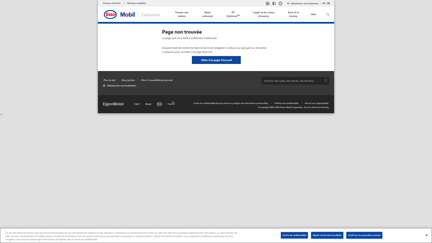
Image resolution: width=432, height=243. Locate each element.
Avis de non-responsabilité (316, 103)
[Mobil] (148, 103)
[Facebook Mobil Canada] (274, 4)
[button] (327, 14)
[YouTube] (280, 4)
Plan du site (109, 80)
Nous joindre (128, 80)
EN (324, 3)
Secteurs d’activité (111, 3)
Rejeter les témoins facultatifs (327, 235)
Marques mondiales (136, 3)
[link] (182, 14)
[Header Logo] (132, 14)
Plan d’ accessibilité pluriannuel (156, 80)
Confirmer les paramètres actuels (364, 235)
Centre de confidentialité (294, 235)
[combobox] (295, 81)
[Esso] (160, 103)
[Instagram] (267, 4)
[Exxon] (137, 103)
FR (328, 3)
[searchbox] (291, 81)
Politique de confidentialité (287, 103)
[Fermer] (426, 235)
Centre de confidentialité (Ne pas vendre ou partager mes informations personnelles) (231, 103)
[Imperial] (172, 102)
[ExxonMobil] (113, 104)
